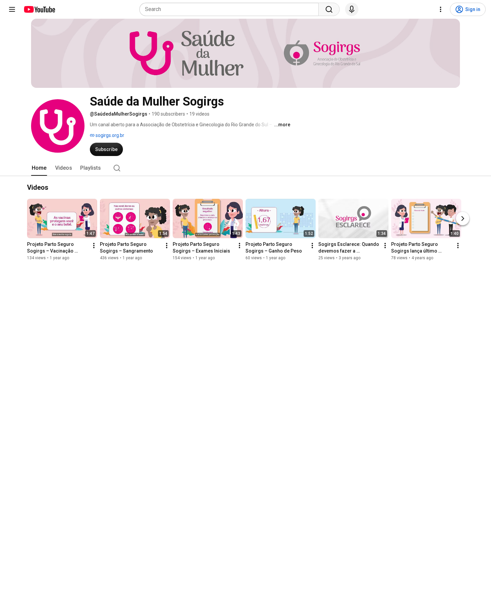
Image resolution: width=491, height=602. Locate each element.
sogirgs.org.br (109, 135)
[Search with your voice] (351, 9)
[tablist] (245, 168)
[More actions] (94, 245)
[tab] (39, 168)
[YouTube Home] (39, 9)
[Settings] (441, 9)
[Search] (329, 9)
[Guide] (12, 9)
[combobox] (231, 9)
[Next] (462, 218)
